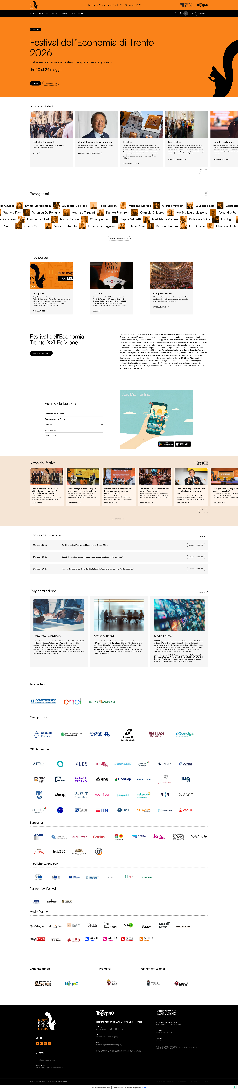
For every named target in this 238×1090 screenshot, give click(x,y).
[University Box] (99, 851)
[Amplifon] (102, 764)
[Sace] (185, 795)
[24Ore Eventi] (92, 938)
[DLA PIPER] (60, 779)
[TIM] (102, 810)
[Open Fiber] (102, 795)
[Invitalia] (110, 877)
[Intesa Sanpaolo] (102, 702)
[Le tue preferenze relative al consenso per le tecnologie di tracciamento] (235, 1087)
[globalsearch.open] (176, 13)
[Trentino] (71, 983)
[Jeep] (60, 795)
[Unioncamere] (164, 810)
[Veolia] (185, 810)
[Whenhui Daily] (74, 937)
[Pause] (206, 193)
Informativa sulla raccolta (101, 1088)
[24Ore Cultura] (110, 938)
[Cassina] (99, 836)
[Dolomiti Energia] (81, 779)
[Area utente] (180, 13)
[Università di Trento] (181, 983)
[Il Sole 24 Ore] (92, 925)
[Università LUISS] (81, 795)
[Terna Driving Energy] (81, 810)
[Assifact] (59, 836)
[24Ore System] (147, 938)
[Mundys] (185, 734)
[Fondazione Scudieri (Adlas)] (164, 779)
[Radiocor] (110, 925)
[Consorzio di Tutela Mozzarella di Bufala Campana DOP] (119, 836)
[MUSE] (159, 836)
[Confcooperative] (43, 702)
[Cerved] (164, 764)
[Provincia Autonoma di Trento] (112, 983)
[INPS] (39, 795)
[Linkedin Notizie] (165, 925)
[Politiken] (183, 925)
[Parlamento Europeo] (38, 877)
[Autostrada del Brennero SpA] (71, 734)
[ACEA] (60, 764)
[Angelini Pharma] (43, 734)
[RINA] (164, 795)
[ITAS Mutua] (156, 734)
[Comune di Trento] (153, 983)
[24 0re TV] (147, 924)
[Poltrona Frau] (179, 836)
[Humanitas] (147, 877)
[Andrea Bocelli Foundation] (36, 901)
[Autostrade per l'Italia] (99, 734)
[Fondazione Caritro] (67, 901)
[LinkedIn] (45, 1043)
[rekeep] (143, 795)
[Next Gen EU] (74, 877)
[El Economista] (56, 924)
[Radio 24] (128, 925)
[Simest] (39, 810)
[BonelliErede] (79, 836)
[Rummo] (39, 851)
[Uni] (122, 810)
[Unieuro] (143, 810)
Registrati (202, 13)
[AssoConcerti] (52, 901)
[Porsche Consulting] (199, 836)
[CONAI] (185, 764)
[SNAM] (60, 810)
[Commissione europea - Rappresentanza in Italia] (56, 877)
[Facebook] (41, 1043)
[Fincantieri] (143, 779)
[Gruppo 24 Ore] (43, 983)
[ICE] (128, 877)
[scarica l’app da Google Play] (166, 444)
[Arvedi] (39, 836)
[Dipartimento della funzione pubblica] (92, 877)
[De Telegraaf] (38, 924)
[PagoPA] (122, 795)
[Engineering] (102, 779)
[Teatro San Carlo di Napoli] (79, 851)
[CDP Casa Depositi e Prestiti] (143, 764)
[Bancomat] (122, 764)
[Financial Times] (74, 924)
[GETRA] (139, 836)
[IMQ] (185, 779)
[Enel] (72, 702)
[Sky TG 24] (38, 938)
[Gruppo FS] (128, 734)
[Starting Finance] (59, 851)
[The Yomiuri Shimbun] (56, 939)
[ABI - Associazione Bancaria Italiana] (39, 764)
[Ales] (81, 764)
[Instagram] (37, 1043)
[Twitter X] (49, 1043)
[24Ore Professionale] (128, 938)
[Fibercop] (122, 779)
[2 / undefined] (201, 171)
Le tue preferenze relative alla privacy (127, 1088)
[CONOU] (39, 779)
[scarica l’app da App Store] (183, 444)
